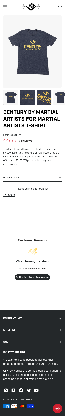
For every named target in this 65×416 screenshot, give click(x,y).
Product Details (11, 177)
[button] (60, 6)
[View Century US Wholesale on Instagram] (5, 390)
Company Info (13, 318)
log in (27, 188)
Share (11, 194)
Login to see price (12, 135)
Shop (6, 342)
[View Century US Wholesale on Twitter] (28, 390)
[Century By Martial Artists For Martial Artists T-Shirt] (10, 97)
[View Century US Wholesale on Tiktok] (13, 390)
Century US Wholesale (21, 399)
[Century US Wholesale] (32, 6)
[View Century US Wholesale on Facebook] (21, 390)
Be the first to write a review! (33, 277)
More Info (10, 330)
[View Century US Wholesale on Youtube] (36, 390)
